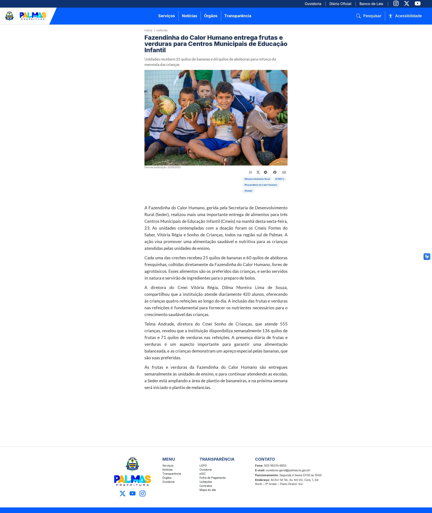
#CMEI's (279, 179)
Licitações (205, 481)
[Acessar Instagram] (142, 493)
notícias (162, 30)
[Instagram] (396, 3)
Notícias (167, 469)
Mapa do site (207, 490)
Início (148, 30)
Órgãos (167, 477)
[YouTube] (417, 3)
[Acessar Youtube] (132, 493)
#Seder (248, 191)
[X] (406, 3)
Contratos (205, 485)
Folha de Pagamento (212, 477)
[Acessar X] (122, 493)
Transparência (171, 473)
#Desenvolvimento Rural (257, 179)
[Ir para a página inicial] (26, 16)
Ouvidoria (168, 481)
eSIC (202, 473)
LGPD (203, 465)
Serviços (167, 465)
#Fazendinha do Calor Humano (261, 185)
